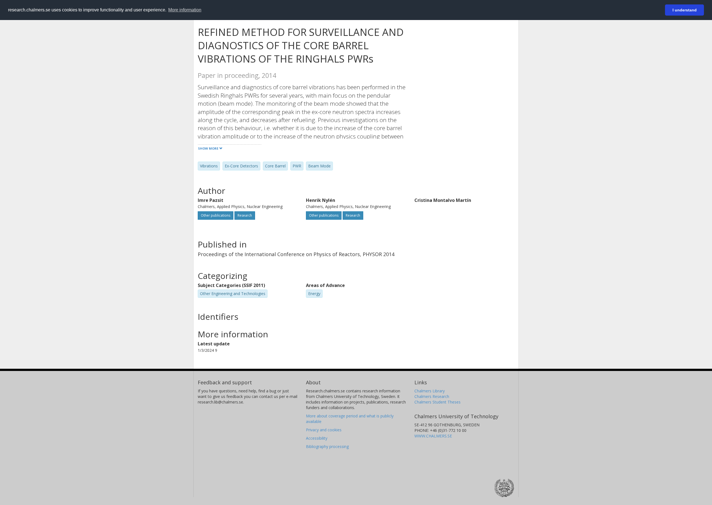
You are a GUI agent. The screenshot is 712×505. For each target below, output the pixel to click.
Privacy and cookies (324, 429)
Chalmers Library (429, 390)
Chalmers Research (431, 396)
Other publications (215, 215)
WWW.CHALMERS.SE (433, 436)
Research (245, 215)
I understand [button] (685, 10)
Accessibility (316, 438)
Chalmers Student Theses (437, 402)
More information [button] (184, 10)
